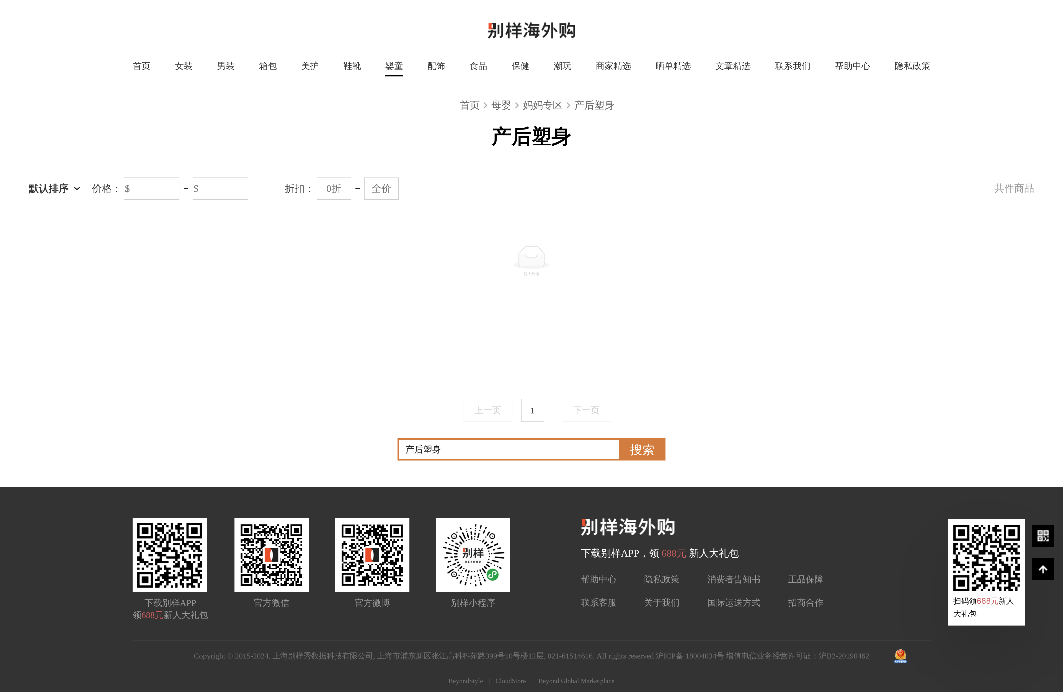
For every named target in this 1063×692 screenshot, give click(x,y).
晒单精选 (673, 66)
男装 (226, 66)
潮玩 (562, 66)
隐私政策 (912, 66)
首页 (142, 66)
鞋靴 (352, 66)
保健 (520, 66)
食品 (478, 66)
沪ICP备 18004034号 (690, 656)
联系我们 (793, 66)
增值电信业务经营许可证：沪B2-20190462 (797, 656)
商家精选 (613, 66)
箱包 (268, 66)
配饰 (436, 66)
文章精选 (733, 66)
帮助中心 (852, 66)
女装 (184, 66)
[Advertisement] (531, 344)
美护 (310, 66)
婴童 (394, 66)
